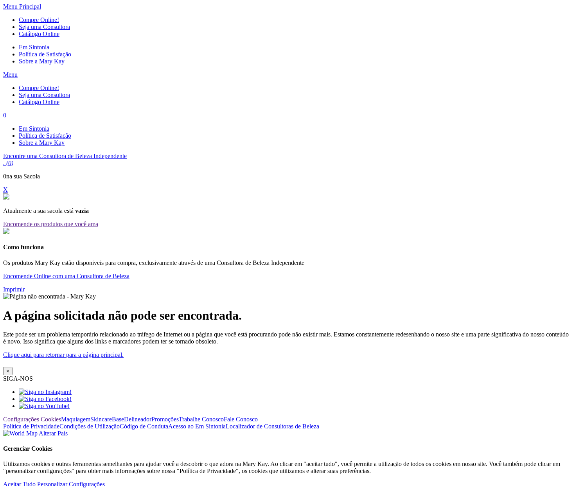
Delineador (137, 419)
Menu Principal (22, 6)
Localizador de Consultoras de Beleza (272, 426)
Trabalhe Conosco (201, 419)
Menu (10, 74)
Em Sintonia (34, 47)
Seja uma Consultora (44, 26)
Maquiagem (75, 419)
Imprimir (14, 289)
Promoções (165, 419)
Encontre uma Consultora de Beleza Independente (65, 156)
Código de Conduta (144, 426)
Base (118, 419)
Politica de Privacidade (31, 426)
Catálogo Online (39, 34)
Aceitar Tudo (19, 484)
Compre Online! (39, 19)
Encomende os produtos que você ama (50, 224)
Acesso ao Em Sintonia (197, 426)
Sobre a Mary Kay (42, 61)
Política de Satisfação (45, 54)
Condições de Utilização (89, 426)
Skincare (101, 419)
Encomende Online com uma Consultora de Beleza (66, 276)
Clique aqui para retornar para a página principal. (63, 354)
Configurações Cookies (32, 419)
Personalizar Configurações (71, 484)
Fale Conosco (241, 419)
